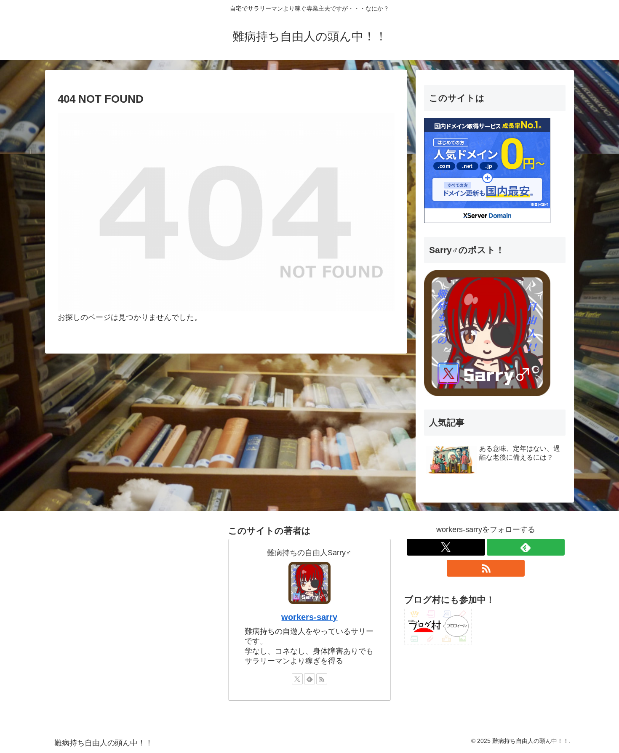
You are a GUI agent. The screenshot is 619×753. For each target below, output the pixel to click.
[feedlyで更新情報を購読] (309, 678)
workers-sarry (309, 617)
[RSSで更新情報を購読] (321, 678)
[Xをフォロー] (297, 678)
